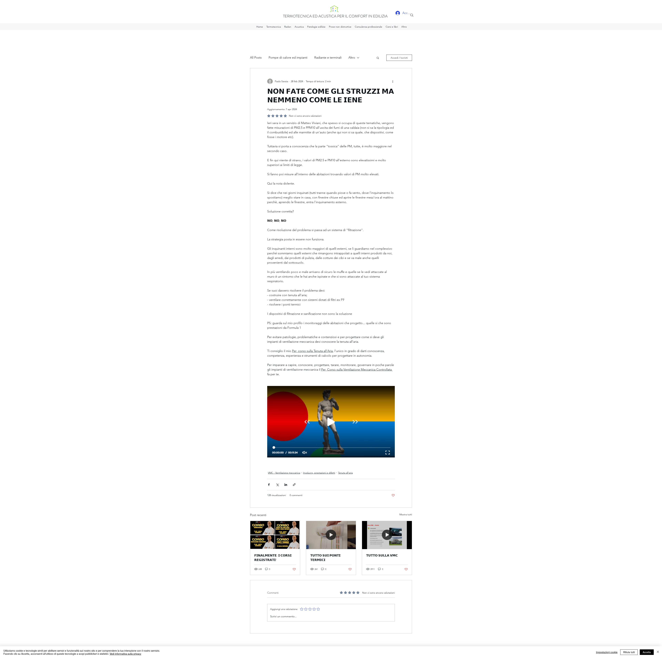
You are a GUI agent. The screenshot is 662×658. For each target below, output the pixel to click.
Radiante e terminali (328, 57)
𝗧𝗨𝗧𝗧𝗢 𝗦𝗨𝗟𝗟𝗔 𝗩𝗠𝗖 (382, 555)
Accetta (647, 652)
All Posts (256, 57)
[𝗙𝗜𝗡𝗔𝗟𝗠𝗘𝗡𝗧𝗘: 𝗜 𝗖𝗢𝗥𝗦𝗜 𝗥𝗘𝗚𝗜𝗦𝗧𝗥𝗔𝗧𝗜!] (275, 535)
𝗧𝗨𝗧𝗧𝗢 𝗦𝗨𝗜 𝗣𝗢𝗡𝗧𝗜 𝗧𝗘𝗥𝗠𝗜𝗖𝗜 (325, 557)
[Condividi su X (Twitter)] (277, 484)
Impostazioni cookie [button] (607, 652)
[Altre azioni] (393, 81)
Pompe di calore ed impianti (288, 57)
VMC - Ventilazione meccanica (284, 472)
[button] (377, 57)
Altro (351, 57)
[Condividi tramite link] (294, 484)
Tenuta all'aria (345, 472)
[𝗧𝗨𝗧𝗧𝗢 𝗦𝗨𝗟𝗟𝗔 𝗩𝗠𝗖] (387, 535)
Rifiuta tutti (629, 652)
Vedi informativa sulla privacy (125, 653)
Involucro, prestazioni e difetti (319, 472)
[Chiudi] (658, 652)
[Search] (411, 15)
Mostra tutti (405, 514)
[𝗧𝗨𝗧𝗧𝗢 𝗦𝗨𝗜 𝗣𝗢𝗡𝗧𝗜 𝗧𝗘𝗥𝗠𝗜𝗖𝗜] (331, 535)
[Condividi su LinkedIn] (285, 484)
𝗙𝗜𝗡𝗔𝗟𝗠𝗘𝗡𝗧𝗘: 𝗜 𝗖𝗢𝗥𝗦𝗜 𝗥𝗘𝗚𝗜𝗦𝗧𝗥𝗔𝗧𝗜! (273, 557)
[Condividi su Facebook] (268, 484)
